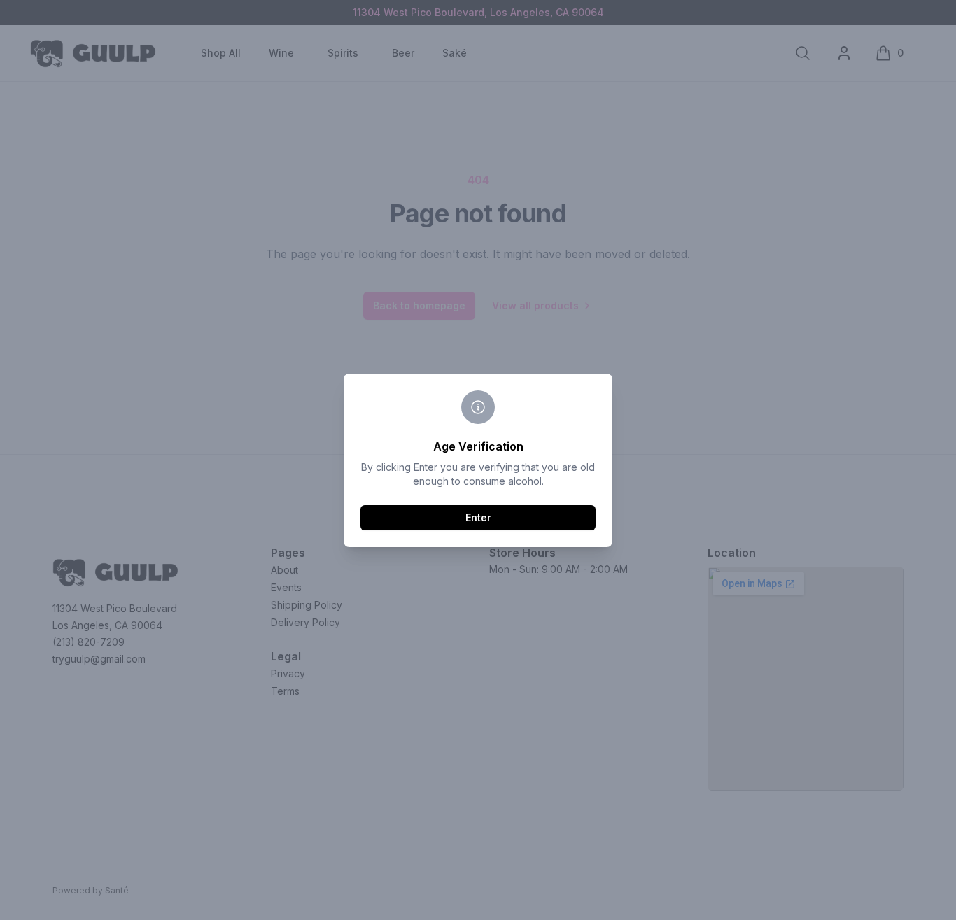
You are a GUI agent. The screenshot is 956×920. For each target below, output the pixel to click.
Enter (478, 517)
